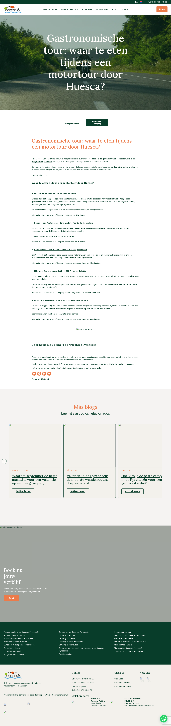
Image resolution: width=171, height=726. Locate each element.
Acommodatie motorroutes (15, 641)
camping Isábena (88, 364)
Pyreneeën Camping (97, 122)
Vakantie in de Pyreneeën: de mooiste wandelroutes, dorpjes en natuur (87, 479)
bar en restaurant (90, 357)
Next (167, 461)
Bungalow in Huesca (12, 648)
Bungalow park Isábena (14, 654)
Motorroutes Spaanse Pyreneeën (128, 648)
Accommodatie (50, 9)
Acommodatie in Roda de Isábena (18, 638)
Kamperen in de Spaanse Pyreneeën (129, 635)
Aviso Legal (118, 678)
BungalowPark (72, 123)
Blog (114, 9)
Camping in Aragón (67, 635)
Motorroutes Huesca (123, 645)
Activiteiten (87, 9)
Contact (124, 9)
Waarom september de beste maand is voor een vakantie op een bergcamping (34, 479)
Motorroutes (102, 9)
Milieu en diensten (69, 9)
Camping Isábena (122, 167)
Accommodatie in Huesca (14, 635)
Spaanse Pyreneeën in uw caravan (128, 651)
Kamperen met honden (124, 638)
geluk (99, 368)
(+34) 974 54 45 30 (158, 2)
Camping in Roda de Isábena (71, 641)
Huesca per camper (122, 632)
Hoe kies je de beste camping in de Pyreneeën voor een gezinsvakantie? (144, 479)
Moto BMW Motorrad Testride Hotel (130, 641)
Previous (4, 461)
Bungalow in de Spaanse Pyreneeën (19, 645)
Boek (162, 9)
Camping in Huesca (67, 638)
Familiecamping (65, 654)
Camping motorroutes (68, 645)
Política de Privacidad (123, 686)
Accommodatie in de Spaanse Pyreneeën (21, 632)
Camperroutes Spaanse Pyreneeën (74, 632)
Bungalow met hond (12, 651)
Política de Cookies (122, 682)
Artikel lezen (23, 491)
